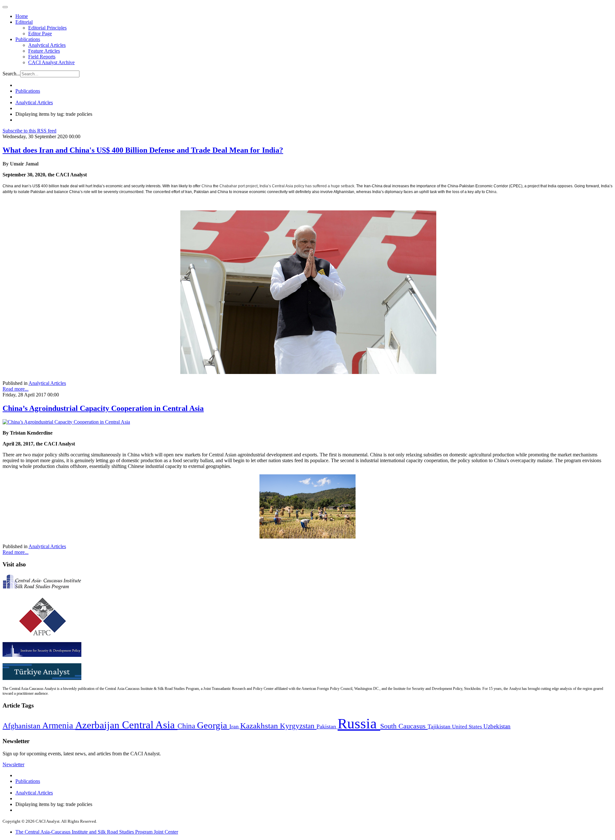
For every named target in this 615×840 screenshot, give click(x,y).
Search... (11, 73)
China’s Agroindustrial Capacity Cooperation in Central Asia (103, 408)
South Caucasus (404, 726)
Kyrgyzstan (298, 726)
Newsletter (13, 764)
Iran (234, 726)
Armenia (58, 725)
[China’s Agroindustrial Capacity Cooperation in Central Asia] (66, 422)
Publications (27, 39)
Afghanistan (22, 726)
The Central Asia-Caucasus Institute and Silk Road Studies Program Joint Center (96, 832)
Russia (359, 724)
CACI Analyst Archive (51, 62)
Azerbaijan (98, 725)
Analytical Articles (47, 45)
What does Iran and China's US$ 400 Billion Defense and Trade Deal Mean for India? (143, 150)
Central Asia (149, 725)
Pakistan (327, 726)
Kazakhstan (260, 725)
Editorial (24, 22)
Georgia (213, 725)
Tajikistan (440, 726)
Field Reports (41, 56)
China (187, 726)
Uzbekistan (497, 726)
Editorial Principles (47, 27)
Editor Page (40, 33)
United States (467, 727)
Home (21, 16)
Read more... (16, 389)
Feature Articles (44, 51)
